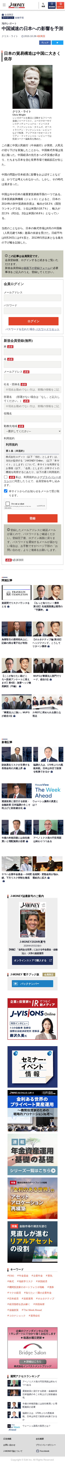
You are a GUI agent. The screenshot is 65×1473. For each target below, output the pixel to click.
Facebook (44, 1451)
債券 (51, 1287)
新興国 (41, 36)
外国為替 (39, 1304)
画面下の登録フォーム (37, 268)
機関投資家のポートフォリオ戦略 (26, 1287)
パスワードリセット (48, 329)
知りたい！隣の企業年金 (39, 1292)
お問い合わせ (9, 1445)
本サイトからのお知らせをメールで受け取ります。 (34, 493)
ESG (11, 1275)
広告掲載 (7, 1439)
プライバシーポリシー (46, 1445)
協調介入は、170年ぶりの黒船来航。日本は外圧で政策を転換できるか (48, 768)
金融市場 (19, 17)
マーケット (7, 17)
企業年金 (38, 1275)
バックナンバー (29, 983)
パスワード (10, 305)
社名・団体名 (15, 384)
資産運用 (28, 1298)
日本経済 (13, 1298)
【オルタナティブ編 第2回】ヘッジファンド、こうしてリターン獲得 (47, 643)
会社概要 (40, 1439)
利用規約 (9, 438)
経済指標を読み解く (19, 1304)
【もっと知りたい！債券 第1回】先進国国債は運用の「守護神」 (48, 606)
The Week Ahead (33, 1310)
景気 (50, 1275)
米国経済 (42, 1281)
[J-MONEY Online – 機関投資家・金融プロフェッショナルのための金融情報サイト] (12, 8)
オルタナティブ (46, 1298)
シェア (45, 43)
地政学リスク (26, 1281)
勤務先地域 (13, 426)
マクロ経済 (15, 1292)
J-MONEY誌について (12, 1451)
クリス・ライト (10, 36)
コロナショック (17, 1315)
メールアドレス (13, 292)
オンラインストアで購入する (30, 960)
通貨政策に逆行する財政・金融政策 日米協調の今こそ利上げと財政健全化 (16, 804)
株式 (11, 1281)
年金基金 (23, 1275)
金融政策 (13, 1310)
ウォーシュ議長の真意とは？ (36, 1426)
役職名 (8, 413)
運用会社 (35, 1315)
